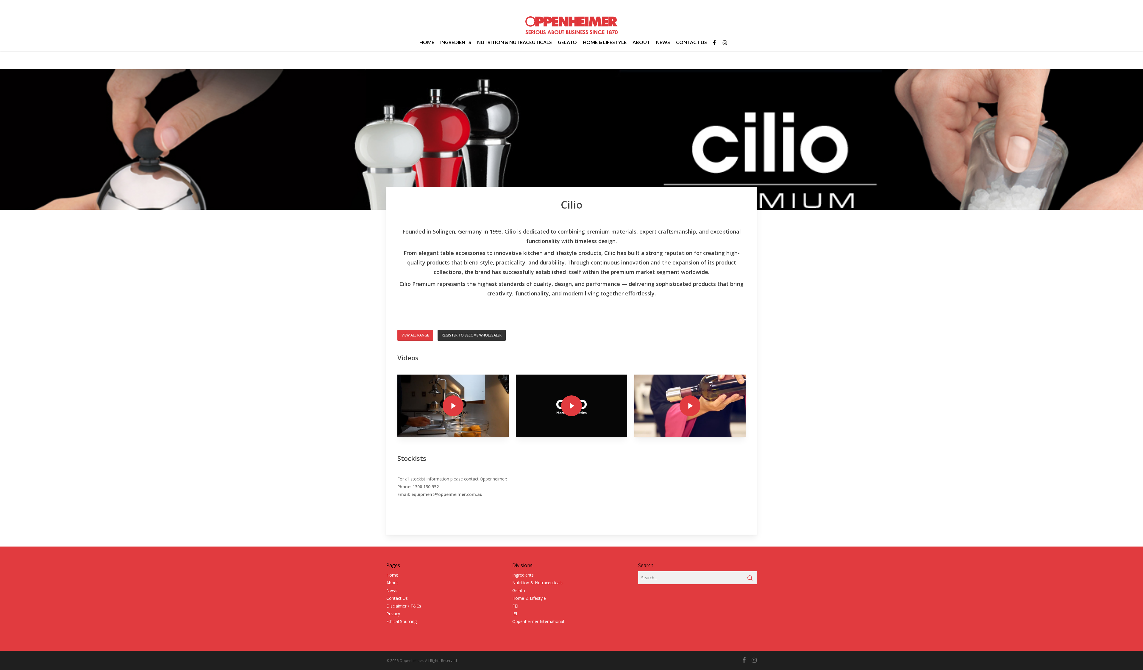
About (392, 583)
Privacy (393, 613)
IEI (514, 613)
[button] (415, 335)
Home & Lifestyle (529, 598)
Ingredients (523, 575)
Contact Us (397, 598)
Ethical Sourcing (401, 621)
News (391, 590)
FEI (515, 606)
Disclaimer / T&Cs (403, 606)
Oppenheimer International (538, 621)
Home (392, 575)
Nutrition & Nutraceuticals (537, 583)
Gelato (518, 590)
